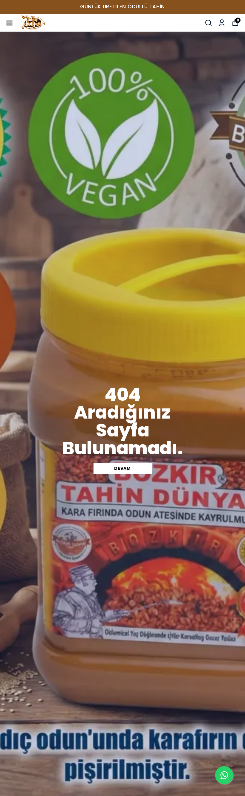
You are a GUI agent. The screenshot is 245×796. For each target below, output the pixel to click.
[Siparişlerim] (222, 23)
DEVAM (122, 468)
